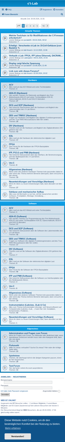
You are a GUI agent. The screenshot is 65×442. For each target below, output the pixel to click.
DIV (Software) (16, 249)
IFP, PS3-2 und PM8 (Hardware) (24, 152)
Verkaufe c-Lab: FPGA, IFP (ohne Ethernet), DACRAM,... (36, 55)
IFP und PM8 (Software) (20, 276)
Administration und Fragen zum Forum (28, 333)
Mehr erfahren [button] (13, 428)
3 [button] (30, 25)
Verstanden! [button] (17, 436)
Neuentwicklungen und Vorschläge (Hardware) (31, 181)
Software (33, 203)
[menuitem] (8, 9)
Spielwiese (14, 355)
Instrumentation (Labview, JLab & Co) (27, 305)
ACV (11, 85)
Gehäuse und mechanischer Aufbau (26, 192)
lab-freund (28, 50)
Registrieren (19, 377)
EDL (11, 136)
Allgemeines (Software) (20, 293)
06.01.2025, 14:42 (41, 58)
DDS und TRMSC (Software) (22, 239)
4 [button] (33, 25)
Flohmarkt (14, 345)
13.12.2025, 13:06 (40, 50)
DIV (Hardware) (16, 126)
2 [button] (26, 25)
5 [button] (37, 25)
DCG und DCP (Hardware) (21, 105)
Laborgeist (28, 58)
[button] (18, 26)
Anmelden (6, 377)
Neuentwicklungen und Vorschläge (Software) (31, 317)
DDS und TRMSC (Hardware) (23, 115)
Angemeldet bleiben (50, 391)
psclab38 (27, 40)
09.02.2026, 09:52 (40, 40)
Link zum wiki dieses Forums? (24, 71)
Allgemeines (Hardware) (20, 169)
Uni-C (11, 163)
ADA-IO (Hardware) (18, 93)
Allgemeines (32, 329)
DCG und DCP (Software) (21, 228)
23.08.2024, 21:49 (40, 65)
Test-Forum (14, 366)
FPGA (12, 144)
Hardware (32, 80)
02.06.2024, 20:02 (40, 73)
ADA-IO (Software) (18, 216)
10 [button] (43, 25)
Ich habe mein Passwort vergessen (14, 391)
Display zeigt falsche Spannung (24, 63)
